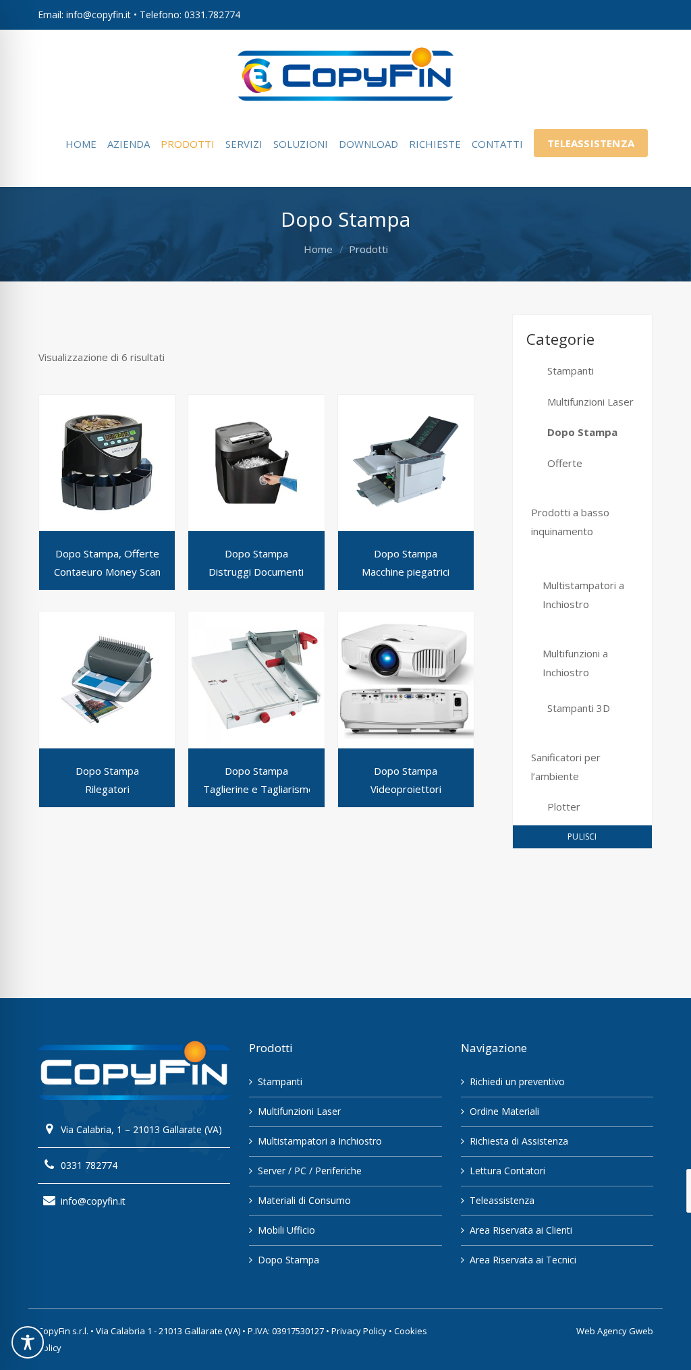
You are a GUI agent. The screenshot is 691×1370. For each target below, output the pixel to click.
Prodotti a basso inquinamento (570, 521)
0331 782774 (89, 1165)
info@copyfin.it (93, 1201)
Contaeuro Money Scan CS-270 (125, 571)
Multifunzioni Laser (590, 401)
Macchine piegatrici (405, 571)
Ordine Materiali (504, 1111)
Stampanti (570, 370)
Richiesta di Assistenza (519, 1140)
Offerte (564, 463)
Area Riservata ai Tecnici (523, 1259)
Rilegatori (107, 789)
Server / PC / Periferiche (310, 1170)
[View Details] (107, 462)
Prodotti (368, 249)
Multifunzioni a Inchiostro (575, 663)
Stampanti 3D (578, 708)
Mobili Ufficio (286, 1230)
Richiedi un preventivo (517, 1081)
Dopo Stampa (582, 432)
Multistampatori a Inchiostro (583, 594)
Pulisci (582, 836)
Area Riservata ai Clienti (521, 1230)
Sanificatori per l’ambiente (566, 766)
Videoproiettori (405, 789)
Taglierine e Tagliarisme (258, 789)
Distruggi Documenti (256, 571)
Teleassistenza (502, 1200)
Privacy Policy (359, 1331)
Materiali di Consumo (304, 1200)
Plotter (563, 806)
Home (318, 249)
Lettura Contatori (507, 1170)
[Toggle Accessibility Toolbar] (27, 1342)
